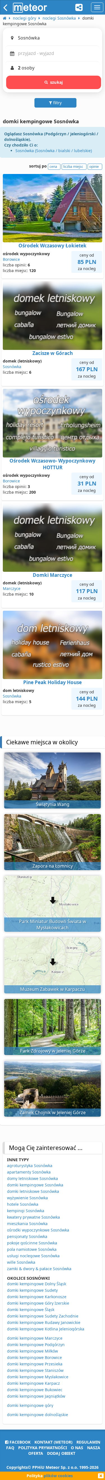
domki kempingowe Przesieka (34, 1364)
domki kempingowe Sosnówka (35, 1185)
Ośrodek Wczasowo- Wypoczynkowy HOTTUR (52, 464)
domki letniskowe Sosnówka (33, 1191)
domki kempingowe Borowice (34, 1357)
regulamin (88, 1442)
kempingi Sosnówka (25, 1210)
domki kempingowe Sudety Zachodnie (42, 1316)
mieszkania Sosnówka (27, 1223)
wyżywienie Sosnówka (27, 1197)
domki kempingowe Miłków (32, 1351)
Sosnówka (12, 366)
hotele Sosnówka (22, 1204)
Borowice (11, 259)
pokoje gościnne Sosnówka (32, 1243)
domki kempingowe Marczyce (34, 1338)
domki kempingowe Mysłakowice (37, 1376)
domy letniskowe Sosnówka (32, 1178)
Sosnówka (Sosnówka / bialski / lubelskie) (53, 150)
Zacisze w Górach (52, 353)
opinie (94, 166)
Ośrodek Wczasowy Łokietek (52, 245)
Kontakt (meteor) (53, 1442)
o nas (77, 1447)
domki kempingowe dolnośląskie (37, 1414)
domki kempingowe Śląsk (30, 1309)
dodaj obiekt (61, 1453)
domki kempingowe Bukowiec (34, 1389)
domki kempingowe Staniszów (35, 1370)
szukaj (56, 82)
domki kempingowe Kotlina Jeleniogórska (45, 1329)
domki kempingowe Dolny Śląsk (36, 1283)
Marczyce (11, 588)
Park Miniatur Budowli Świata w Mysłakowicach (52, 924)
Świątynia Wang (52, 804)
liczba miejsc (73, 166)
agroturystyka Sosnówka (29, 1165)
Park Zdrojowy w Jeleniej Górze (52, 1051)
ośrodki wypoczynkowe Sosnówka (38, 1230)
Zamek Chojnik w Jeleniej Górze (53, 1112)
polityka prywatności (42, 1447)
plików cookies (58, 1475)
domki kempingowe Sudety (32, 1290)
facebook (19, 1442)
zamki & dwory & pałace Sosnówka (39, 1268)
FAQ (10, 1447)
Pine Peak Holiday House (52, 682)
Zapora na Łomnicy (52, 866)
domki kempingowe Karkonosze (36, 1296)
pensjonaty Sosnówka (27, 1236)
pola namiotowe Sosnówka (32, 1249)
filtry (57, 102)
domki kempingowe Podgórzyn (36, 1344)
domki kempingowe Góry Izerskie (38, 1303)
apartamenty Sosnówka (29, 1172)
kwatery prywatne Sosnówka (33, 1217)
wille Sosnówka (21, 1262)
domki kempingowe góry (30, 1405)
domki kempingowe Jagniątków (36, 1396)
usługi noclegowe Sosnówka (33, 1255)
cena (53, 166)
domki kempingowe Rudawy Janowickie (43, 1322)
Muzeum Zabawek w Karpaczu (52, 989)
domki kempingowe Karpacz (33, 1383)
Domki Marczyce (52, 575)
